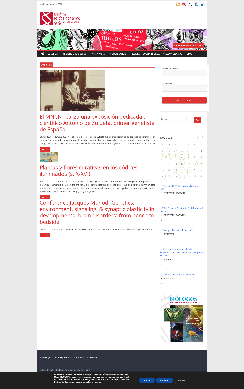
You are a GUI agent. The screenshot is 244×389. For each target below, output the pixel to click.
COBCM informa (151, 53)
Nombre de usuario (170, 68)
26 (175, 176)
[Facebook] (195, 5)
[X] (189, 5)
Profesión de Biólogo (75, 53)
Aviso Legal (45, 357)
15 (194, 163)
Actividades (98, 53)
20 (182, 170)
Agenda (164, 128)
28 (169, 150)
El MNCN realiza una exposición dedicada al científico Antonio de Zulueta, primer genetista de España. (97, 123)
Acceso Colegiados (173, 53)
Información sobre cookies (86, 357)
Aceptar (147, 380)
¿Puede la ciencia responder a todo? (178, 274)
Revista (135, 53)
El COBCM (53, 53)
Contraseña (167, 83)
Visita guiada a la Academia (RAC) (177, 230)
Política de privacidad (62, 357)
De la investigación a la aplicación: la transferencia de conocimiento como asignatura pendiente (182, 252)
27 (182, 176)
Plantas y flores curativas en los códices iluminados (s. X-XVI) (89, 171)
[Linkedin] (201, 5)
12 (175, 163)
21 (188, 170)
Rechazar (164, 380)
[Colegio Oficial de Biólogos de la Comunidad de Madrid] (60, 13)
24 (163, 176)
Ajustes (181, 380)
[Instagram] (183, 5)
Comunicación (118, 53)
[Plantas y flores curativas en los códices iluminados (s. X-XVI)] (49, 153)
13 (182, 163)
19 (175, 170)
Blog (189, 53)
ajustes (98, 382)
